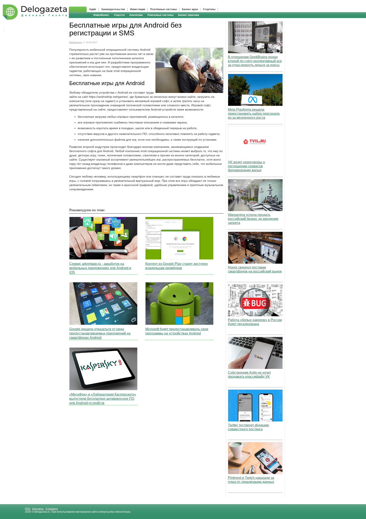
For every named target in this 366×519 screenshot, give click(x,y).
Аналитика (136, 15)
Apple (92, 9)
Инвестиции (137, 9)
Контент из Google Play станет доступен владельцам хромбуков (176, 266)
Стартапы (209, 9)
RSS (27, 508)
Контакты (38, 508)
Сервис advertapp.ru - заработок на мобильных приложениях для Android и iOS (100, 268)
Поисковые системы (160, 15)
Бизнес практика (188, 15)
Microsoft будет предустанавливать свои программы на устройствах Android (176, 331)
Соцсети (119, 15)
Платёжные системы (163, 9)
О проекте (52, 508)
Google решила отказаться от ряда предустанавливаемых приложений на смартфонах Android (99, 333)
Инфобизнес (101, 15)
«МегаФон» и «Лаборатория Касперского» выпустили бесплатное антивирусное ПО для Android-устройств (102, 399)
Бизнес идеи (190, 9)
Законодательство (113, 9)
